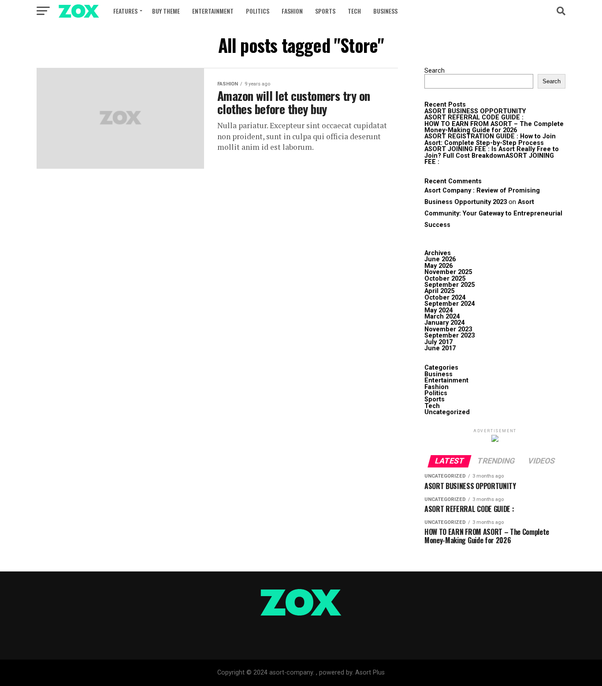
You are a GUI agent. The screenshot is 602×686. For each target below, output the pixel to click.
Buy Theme (166, 10)
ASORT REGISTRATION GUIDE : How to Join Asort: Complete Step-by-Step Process (490, 139)
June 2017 (440, 348)
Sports (325, 10)
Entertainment (213, 10)
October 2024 (444, 297)
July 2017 (438, 342)
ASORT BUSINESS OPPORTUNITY (475, 111)
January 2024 (444, 322)
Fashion (292, 10)
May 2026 (438, 266)
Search (434, 70)
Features (125, 10)
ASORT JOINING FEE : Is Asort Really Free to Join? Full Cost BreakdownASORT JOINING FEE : (491, 155)
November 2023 (448, 329)
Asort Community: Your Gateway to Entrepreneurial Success (493, 213)
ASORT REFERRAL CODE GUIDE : (474, 117)
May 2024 (438, 310)
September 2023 (449, 335)
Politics (257, 10)
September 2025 (449, 285)
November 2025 (448, 272)
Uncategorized (447, 412)
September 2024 (449, 304)
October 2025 (444, 278)
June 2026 (440, 259)
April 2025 (439, 291)
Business (385, 10)
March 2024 (442, 316)
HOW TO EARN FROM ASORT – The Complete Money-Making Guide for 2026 (494, 127)
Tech (354, 10)
